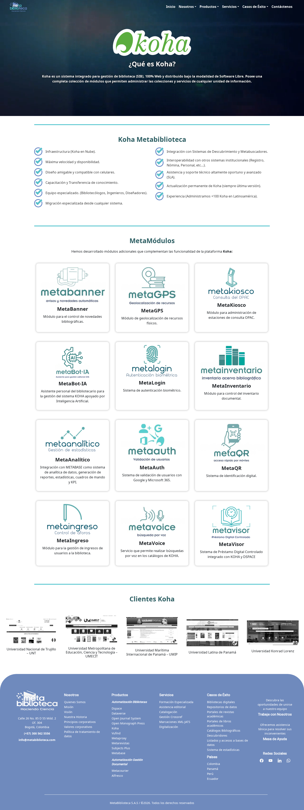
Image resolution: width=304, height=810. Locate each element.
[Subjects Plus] (121, 748)
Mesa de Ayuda (275, 739)
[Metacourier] (120, 770)
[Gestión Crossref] (170, 717)
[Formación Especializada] (176, 702)
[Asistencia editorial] (172, 707)
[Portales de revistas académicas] (227, 714)
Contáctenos (282, 6)
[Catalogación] (168, 712)
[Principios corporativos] (80, 722)
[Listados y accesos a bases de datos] (227, 742)
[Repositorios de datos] (222, 707)
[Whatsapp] (288, 760)
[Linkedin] (279, 760)
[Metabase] (118, 753)
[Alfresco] (117, 775)
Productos (208, 6)
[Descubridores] (217, 735)
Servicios (229, 6)
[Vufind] (116, 733)
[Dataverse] (119, 713)
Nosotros (186, 6)
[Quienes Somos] (75, 702)
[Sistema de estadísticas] (223, 750)
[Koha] (115, 728)
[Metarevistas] (120, 743)
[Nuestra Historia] (75, 717)
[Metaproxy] (119, 738)
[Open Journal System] (126, 718)
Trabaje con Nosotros (275, 714)
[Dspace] (117, 708)
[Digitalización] (168, 727)
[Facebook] (261, 760)
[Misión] (68, 707)
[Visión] (68, 712)
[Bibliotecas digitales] (221, 702)
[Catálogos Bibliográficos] (223, 730)
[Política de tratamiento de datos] (84, 734)
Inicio (170, 6)
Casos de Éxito (254, 6)
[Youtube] (270, 760)
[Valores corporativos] (78, 727)
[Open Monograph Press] (128, 723)
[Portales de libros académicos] (227, 723)
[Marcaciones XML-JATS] (174, 722)
